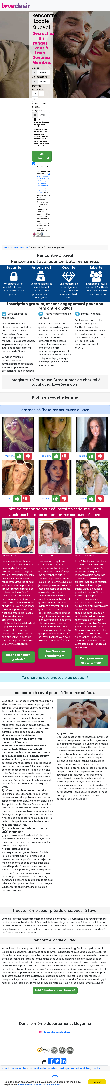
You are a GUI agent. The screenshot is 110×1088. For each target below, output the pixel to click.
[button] (19, 456)
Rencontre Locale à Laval (57, 1032)
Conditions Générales (14, 1068)
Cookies (97, 1068)
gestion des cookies (42, 191)
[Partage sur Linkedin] (63, 1062)
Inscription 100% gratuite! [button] (18, 657)
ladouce (46, 498)
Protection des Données (43, 1068)
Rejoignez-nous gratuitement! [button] (91, 660)
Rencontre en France (16, 247)
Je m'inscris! (42, 156)
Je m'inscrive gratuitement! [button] (55, 653)
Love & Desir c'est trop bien (90, 561)
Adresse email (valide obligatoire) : (40, 107)
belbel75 (46, 456)
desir (9, 498)
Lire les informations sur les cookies (39, 1084)
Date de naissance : (38, 87)
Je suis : (36, 68)
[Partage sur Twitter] (57, 1062)
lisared (83, 456)
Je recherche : (40, 77)
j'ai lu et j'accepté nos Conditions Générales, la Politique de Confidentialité (43, 180)
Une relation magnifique (51, 561)
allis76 (83, 498)
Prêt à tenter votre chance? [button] (55, 990)
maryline (10, 456)
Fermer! (97, 1082)
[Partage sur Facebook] (51, 1062)
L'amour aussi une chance (16, 561)
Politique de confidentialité (75, 1068)
